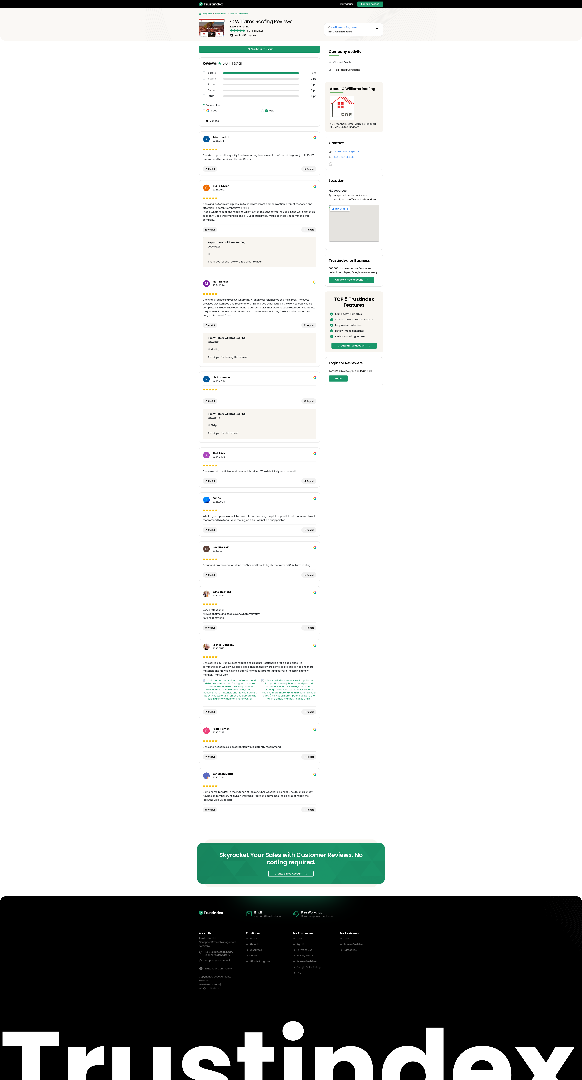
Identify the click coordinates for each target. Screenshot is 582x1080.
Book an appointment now (317, 916)
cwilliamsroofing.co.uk (347, 151)
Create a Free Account (288, 873)
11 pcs (214, 110)
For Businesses (370, 4)
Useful (211, 169)
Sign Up (300, 944)
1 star (210, 96)
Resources (255, 950)
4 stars (211, 78)
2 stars (211, 90)
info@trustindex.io (209, 988)
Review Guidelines (307, 961)
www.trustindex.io (209, 984)
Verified (214, 121)
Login (338, 378)
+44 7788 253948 (344, 157)
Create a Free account (349, 279)
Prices (253, 938)
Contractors (220, 14)
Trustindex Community (218, 968)
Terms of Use (304, 950)
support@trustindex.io (267, 916)
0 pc (271, 110)
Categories (346, 4)
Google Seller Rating (308, 967)
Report (310, 169)
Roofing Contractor (239, 14)
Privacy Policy (304, 955)
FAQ (298, 972)
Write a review (262, 49)
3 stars (211, 84)
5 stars (211, 72)
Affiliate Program (259, 961)
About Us (254, 944)
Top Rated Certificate (347, 70)
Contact (254, 955)
